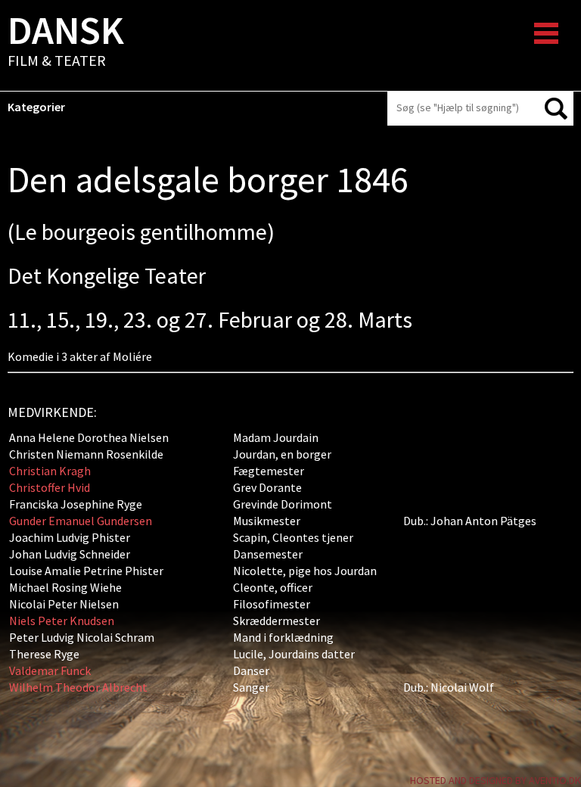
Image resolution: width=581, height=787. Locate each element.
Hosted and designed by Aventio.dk (495, 780)
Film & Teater (66, 42)
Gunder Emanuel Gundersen (80, 520)
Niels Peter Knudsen (61, 620)
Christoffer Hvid (49, 487)
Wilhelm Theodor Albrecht (78, 687)
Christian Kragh (50, 470)
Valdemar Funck (50, 670)
